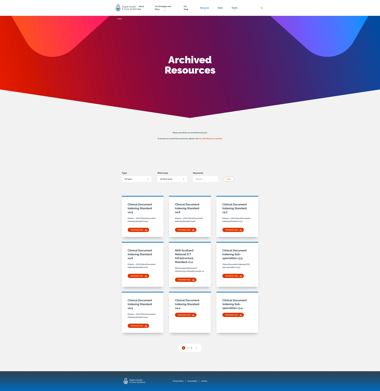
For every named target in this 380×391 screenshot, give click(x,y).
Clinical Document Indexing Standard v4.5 (140, 304)
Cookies (204, 381)
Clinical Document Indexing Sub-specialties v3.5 (234, 254)
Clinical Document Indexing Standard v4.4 (187, 304)
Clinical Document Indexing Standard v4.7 (234, 208)
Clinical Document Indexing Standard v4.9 (140, 208)
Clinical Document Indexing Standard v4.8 (187, 208)
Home (120, 19)
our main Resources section (210, 139)
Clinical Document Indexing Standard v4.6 (140, 254)
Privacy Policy (178, 381)
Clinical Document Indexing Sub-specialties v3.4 (234, 304)
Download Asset (140, 230)
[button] (165, 8)
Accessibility (192, 381)
